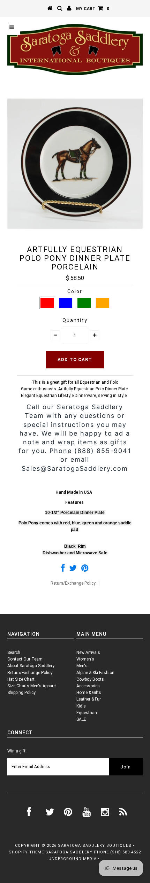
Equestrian (86, 712)
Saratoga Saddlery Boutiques (95, 845)
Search (13, 652)
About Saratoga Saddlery (30, 665)
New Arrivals (88, 652)
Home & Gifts (88, 692)
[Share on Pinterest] (85, 569)
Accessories (88, 685)
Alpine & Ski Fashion (95, 672)
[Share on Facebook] (63, 569)
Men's (82, 665)
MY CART (92, 8)
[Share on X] (73, 569)
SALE (81, 719)
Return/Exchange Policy (73, 583)
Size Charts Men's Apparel (32, 685)
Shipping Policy (21, 692)
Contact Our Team (25, 659)
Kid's (81, 706)
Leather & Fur (88, 699)
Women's (85, 659)
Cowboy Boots (90, 679)
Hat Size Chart (21, 679)
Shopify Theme (26, 852)
